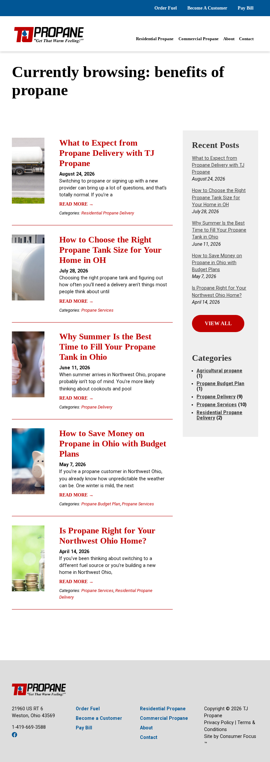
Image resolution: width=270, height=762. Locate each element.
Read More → (76, 204)
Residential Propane (155, 39)
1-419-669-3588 (29, 727)
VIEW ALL (218, 323)
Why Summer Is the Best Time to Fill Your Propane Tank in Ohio (107, 346)
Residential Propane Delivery (107, 213)
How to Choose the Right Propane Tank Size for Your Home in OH (110, 250)
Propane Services (97, 310)
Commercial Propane (198, 39)
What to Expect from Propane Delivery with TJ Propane (106, 153)
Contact (246, 39)
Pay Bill (246, 8)
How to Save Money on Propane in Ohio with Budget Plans (112, 443)
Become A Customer (207, 8)
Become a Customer (99, 718)
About (228, 39)
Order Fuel (165, 8)
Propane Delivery (96, 407)
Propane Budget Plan (100, 503)
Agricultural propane (219, 370)
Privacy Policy (219, 722)
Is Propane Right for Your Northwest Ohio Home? (107, 535)
